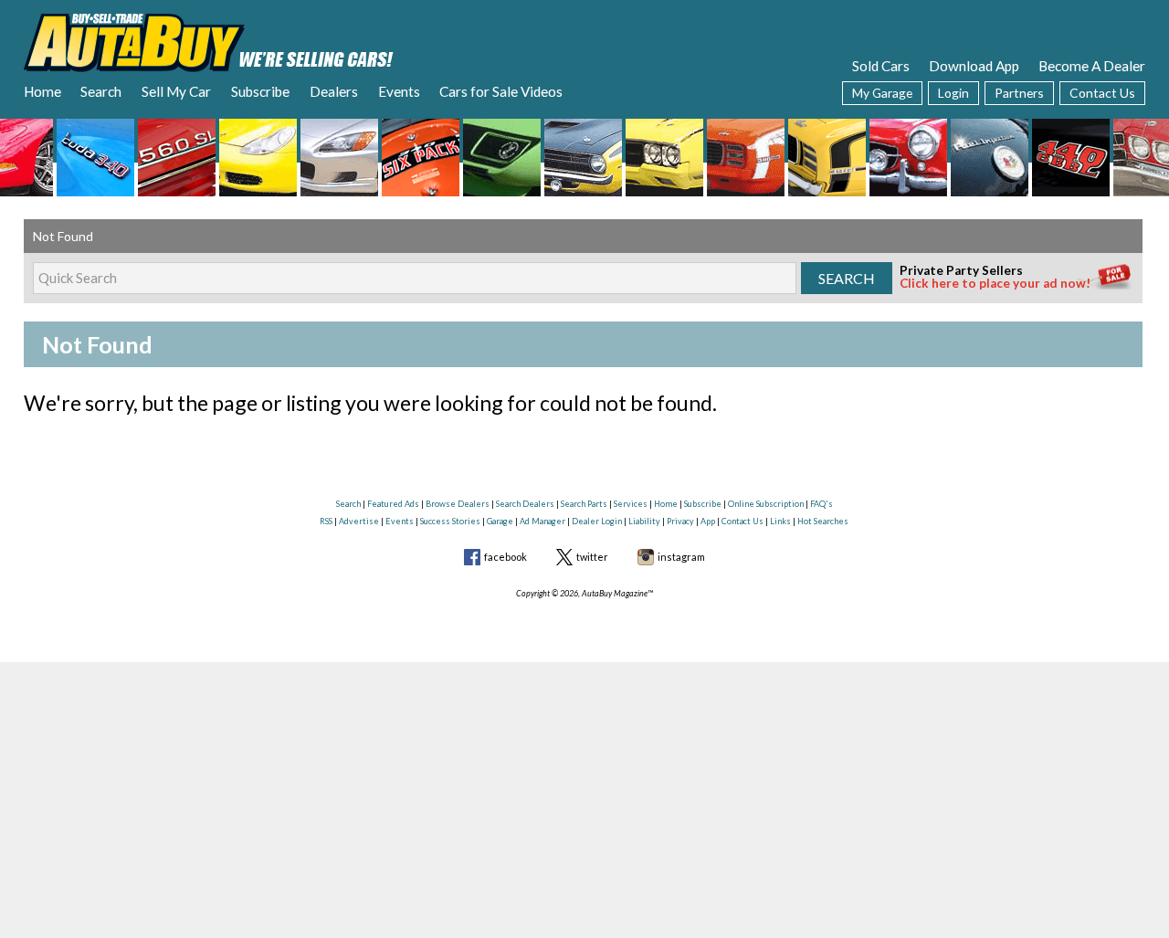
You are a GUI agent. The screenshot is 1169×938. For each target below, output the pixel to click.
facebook (505, 557)
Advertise (359, 521)
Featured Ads (393, 504)
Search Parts (584, 504)
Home (42, 91)
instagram (681, 557)
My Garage (882, 92)
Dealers (334, 91)
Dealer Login (597, 521)
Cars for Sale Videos (501, 91)
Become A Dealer (1091, 66)
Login (953, 92)
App (707, 521)
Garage (500, 521)
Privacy (680, 521)
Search (100, 91)
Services (631, 504)
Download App (974, 66)
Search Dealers (525, 504)
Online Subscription (766, 504)
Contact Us (1102, 92)
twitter (592, 557)
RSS (326, 521)
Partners (1019, 92)
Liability (644, 521)
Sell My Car (176, 91)
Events (399, 91)
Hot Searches (822, 521)
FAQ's (821, 504)
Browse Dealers (458, 504)
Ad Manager (542, 521)
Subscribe (260, 91)
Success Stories (450, 521)
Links (780, 521)
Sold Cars (881, 66)
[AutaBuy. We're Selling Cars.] (209, 41)
